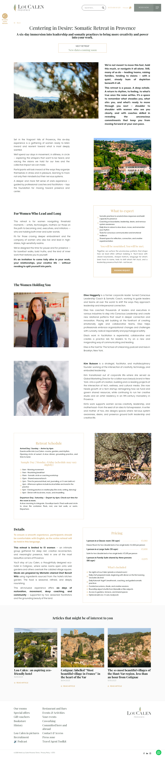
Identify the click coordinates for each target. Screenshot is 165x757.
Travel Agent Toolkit (54, 741)
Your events (49, 717)
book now (144, 8)
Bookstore (20, 721)
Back (19, 23)
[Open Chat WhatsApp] (158, 752)
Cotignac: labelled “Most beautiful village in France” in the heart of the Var (80, 673)
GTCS (53, 753)
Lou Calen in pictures (26, 733)
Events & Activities (53, 712)
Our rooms (20, 708)
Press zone (48, 737)
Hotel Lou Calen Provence (27, 753)
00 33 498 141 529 (114, 8)
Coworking (49, 721)
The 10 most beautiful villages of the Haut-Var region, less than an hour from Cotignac (129, 673)
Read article (22, 683)
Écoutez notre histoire (5, 21)
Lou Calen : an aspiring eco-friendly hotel (33, 671)
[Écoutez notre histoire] (5, 16)
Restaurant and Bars (54, 708)
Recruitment (21, 737)
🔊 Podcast (20, 741)
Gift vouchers (22, 717)
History (18, 725)
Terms (37, 753)
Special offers (22, 712)
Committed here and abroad (54, 727)
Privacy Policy (45, 753)
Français (125, 8)
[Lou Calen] (29, 8)
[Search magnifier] (103, 7)
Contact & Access (52, 733)
